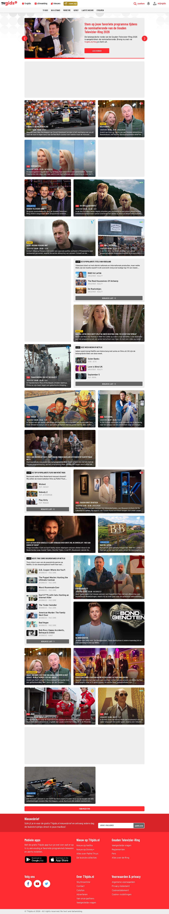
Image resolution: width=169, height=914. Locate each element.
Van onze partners (85, 898)
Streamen (100, 10)
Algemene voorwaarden (123, 882)
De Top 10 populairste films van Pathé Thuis (48, 472)
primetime (67, 10)
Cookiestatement (120, 890)
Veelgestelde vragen (121, 845)
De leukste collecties (86, 857)
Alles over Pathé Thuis (87, 853)
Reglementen (118, 849)
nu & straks (55, 10)
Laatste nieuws (88, 10)
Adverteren (82, 894)
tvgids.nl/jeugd (131, 40)
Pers (114, 853)
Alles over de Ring (120, 857)
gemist (76, 10)
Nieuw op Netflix (84, 845)
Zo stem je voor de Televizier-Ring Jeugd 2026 (109, 28)
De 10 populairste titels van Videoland (96, 261)
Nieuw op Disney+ (85, 849)
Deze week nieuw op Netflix (91, 347)
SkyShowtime (83, 882)
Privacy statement (121, 886)
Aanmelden (139, 826)
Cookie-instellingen (122, 894)
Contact (80, 886)
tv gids (45, 10)
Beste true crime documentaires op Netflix (48, 558)
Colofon (80, 890)
